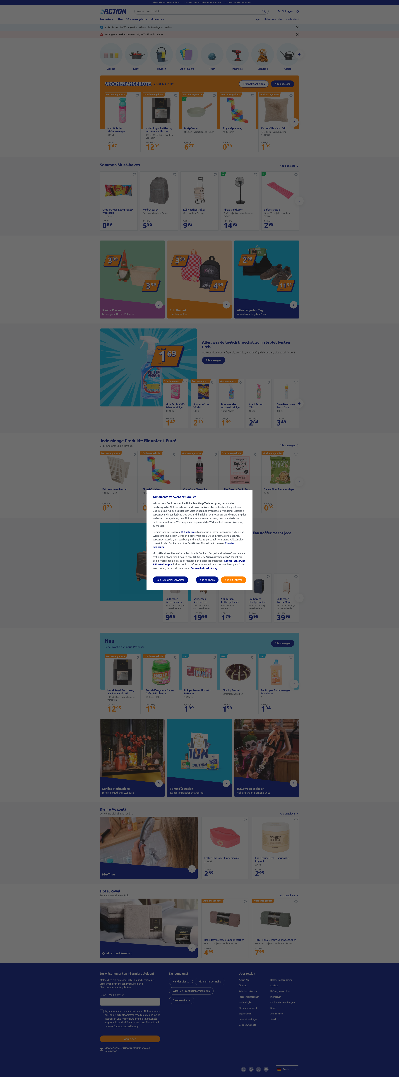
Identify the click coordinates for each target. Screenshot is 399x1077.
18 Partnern (187, 532)
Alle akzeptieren (234, 580)
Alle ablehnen (207, 580)
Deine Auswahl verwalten (170, 580)
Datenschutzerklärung (203, 568)
